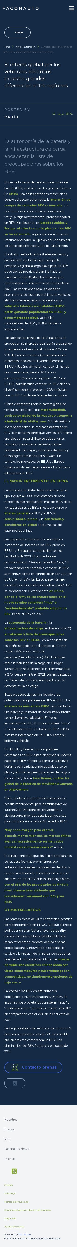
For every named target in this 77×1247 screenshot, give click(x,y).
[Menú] (71, 8)
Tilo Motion (24, 1234)
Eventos (10, 1159)
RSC (7, 1139)
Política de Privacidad (16, 1201)
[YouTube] (22, 1170)
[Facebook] (6, 1170)
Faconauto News (16, 1149)
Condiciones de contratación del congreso (27, 1210)
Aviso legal (10, 1193)
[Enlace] (21, 8)
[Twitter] (14, 1171)
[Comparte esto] (9, 1083)
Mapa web (10, 1218)
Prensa (9, 1129)
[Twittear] (15, 1083)
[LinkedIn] (37, 1170)
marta (11, 117)
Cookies (8, 1185)
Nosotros (10, 1119)
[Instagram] (30, 1171)
